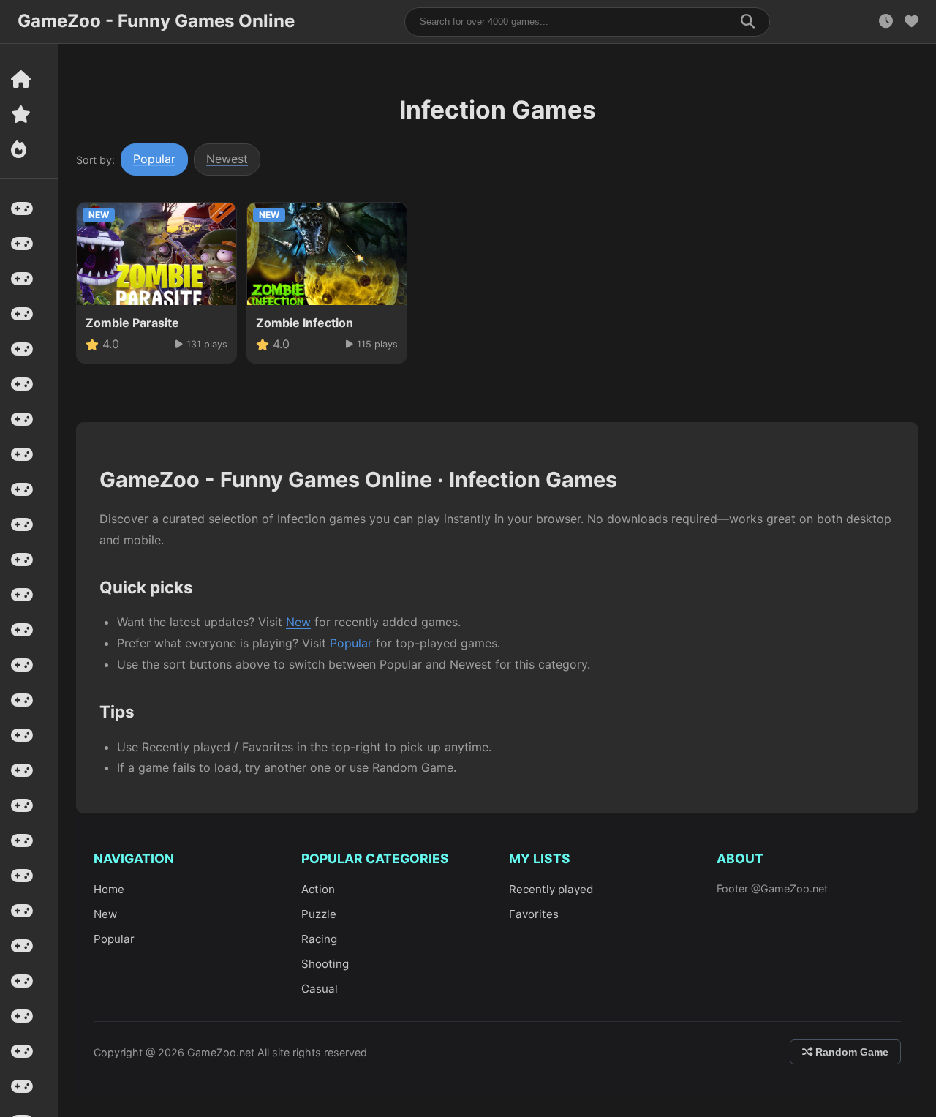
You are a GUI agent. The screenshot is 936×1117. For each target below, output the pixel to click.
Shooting (325, 964)
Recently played (551, 889)
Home (109, 889)
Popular (154, 158)
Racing (319, 939)
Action (318, 889)
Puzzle (318, 914)
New (298, 621)
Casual (319, 989)
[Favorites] (911, 21)
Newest (227, 158)
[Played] (886, 21)
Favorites (534, 914)
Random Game (850, 1052)
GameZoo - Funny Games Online (156, 20)
